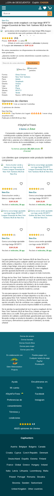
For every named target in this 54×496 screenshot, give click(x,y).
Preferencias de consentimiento (14, 403)
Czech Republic (30, 453)
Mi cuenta (14, 388)
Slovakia (41, 477)
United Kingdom (18, 489)
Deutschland (14, 459)
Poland (12, 477)
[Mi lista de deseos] (44, 8)
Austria (14, 447)
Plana (17, 88)
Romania (31, 477)
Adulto (17, 79)
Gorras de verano (27, 336)
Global (18, 465)
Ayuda (14, 382)
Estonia (33, 459)
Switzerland (36, 483)
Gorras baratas (27, 340)
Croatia (9, 453)
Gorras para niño (27, 350)
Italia (8, 471)
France (10, 465)
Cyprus (17, 453)
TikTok (40, 388)
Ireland (44, 465)
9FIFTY (18, 90)
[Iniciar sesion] (40, 8)
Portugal (21, 477)
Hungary (35, 465)
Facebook (39, 394)
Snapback (19, 81)
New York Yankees (22, 77)
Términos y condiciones (14, 415)
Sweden (25, 483)
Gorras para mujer (27, 346)
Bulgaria (32, 447)
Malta (45, 471)
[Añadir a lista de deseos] (21, 183)
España (25, 459)
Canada (41, 447)
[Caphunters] (16, 8)
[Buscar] (49, 13)
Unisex (18, 84)
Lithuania (24, 471)
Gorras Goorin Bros (27, 343)
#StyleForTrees (13, 394)
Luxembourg (35, 471)
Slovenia (16, 483)
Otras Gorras (20, 75)
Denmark (44, 453)
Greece (26, 465)
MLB (17, 86)
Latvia (15, 471)
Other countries (35, 489)
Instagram (39, 400)
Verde (17, 93)
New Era (5, 20)
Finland (42, 459)
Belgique (23, 447)
